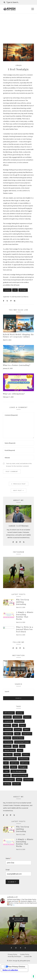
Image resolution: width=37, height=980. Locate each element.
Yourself (16, 784)
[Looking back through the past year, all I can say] (18, 572)
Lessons (7, 290)
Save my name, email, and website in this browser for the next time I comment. (19, 465)
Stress (14, 767)
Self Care (14, 763)
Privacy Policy (12, 954)
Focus (22, 725)
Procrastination (10, 758)
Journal (7, 738)
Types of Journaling (20, 775)
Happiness (8, 733)
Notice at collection (10, 970)
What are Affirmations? (14, 394)
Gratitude (8, 729)
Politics (25, 754)
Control (27, 717)
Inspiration (27, 733)
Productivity (23, 758)
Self (6, 763)
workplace (28, 779)
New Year (8, 754)
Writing (7, 784)
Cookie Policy (24, 954)
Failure (7, 725)
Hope (17, 733)
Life (15, 290)
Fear (15, 725)
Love (22, 746)
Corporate (8, 721)
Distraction (19, 721)
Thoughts (23, 767)
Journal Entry (18, 738)
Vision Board (9, 779)
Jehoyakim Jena (25, 961)
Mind (20, 750)
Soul (6, 767)
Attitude (7, 717)
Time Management (18, 771)
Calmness (17, 717)
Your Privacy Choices (16, 967)
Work (19, 779)
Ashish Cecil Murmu (22, 297)
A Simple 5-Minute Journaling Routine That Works (24, 615)
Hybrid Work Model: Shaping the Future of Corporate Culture (18, 335)
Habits (26, 729)
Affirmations (9, 713)
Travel (7, 775)
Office (17, 754)
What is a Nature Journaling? (16, 365)
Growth (17, 729)
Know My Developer (14, 956)
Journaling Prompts (22, 742)
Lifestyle (18, 65)
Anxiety (19, 713)
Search (18, 698)
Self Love (24, 763)
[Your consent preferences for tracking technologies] (33, 976)
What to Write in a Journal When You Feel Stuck (24, 629)
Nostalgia (23, 290)
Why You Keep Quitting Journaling (22, 601)
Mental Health (9, 750)
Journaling (8, 742)
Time (6, 771)
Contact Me (28, 956)
